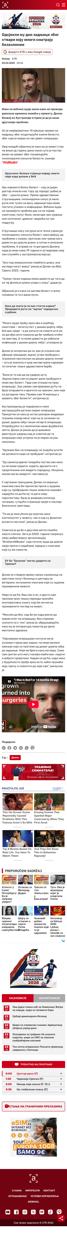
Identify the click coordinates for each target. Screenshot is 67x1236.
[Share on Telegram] (15, 748)
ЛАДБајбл (10, 162)
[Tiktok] (50, 1212)
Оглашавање (17, 1196)
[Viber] (59, 1212)
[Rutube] (41, 1212)
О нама (17, 1190)
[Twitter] (33, 1212)
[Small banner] (33, 968)
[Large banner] (33, 21)
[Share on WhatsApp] (27, 748)
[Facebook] (16, 1212)
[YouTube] (7, 1212)
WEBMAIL (33, 1201)
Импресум (32, 1190)
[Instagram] (24, 1212)
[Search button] (58, 5)
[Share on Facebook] (9, 748)
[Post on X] (21, 748)
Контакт (49, 1190)
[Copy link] (4, 748)
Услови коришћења (45, 1196)
